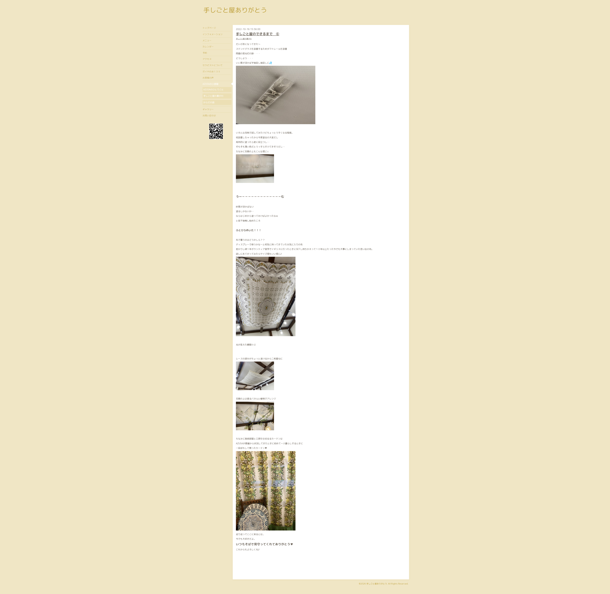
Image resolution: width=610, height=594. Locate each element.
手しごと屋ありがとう (235, 10)
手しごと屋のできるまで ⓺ (257, 33)
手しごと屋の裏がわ (244, 38)
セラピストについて (213, 65)
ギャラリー (208, 109)
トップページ (209, 27)
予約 (205, 52)
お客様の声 (208, 77)
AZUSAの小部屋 (210, 83)
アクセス (207, 58)
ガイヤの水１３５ (211, 71)
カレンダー (208, 46)
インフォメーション (213, 34)
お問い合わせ (209, 115)
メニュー (207, 40)
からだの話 (208, 102)
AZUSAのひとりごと (213, 89)
